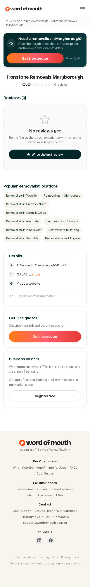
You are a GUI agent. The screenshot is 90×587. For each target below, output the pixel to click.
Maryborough (21, 21)
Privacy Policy (70, 557)
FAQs (73, 467)
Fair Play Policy (48, 557)
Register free (45, 396)
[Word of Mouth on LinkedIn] (39, 540)
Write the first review (47, 154)
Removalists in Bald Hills (22, 238)
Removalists (40, 21)
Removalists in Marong (63, 230)
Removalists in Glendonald (62, 195)
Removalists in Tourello (21, 195)
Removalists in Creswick (62, 221)
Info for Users (57, 467)
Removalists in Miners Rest (24, 230)
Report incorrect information (36, 296)
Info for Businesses (40, 495)
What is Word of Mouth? (29, 467)
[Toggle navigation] (82, 9)
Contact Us (61, 517)
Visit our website (28, 283)
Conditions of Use (23, 557)
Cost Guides (45, 473)
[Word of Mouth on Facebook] (51, 540)
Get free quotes (35, 58)
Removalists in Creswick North (26, 204)
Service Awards (27, 489)
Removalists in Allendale (22, 221)
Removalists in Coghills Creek (26, 212)
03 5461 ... (28, 274)
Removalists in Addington (62, 238)
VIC (8, 21)
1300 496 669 (21, 510)
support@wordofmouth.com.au (45, 522)
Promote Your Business (57, 489)
